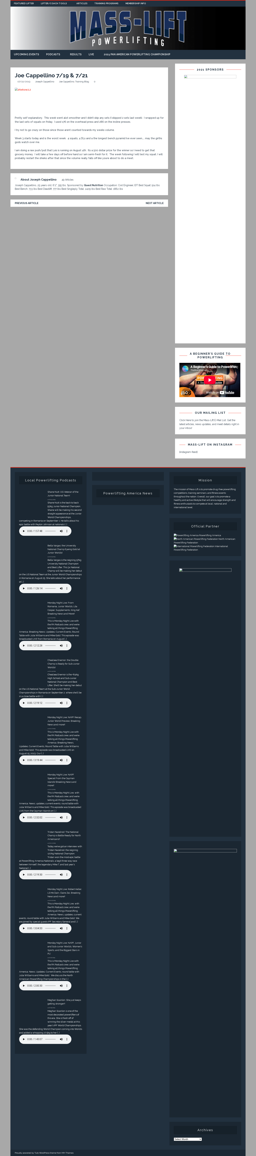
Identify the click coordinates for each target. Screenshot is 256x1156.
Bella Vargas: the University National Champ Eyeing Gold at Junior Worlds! (64, 549)
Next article (155, 203)
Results (76, 54)
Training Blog (82, 81)
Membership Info (136, 3)
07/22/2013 (23, 81)
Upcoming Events (26, 54)
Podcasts (53, 54)
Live (91, 54)
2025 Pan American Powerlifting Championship (137, 54)
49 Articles (67, 179)
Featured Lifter (24, 3)
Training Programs (106, 3)
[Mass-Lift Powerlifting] (128, 48)
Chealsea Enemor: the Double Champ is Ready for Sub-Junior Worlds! (64, 664)
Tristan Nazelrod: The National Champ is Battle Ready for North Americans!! (64, 836)
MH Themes (67, 1153)
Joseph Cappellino (44, 81)
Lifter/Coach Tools (54, 3)
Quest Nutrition (93, 185)
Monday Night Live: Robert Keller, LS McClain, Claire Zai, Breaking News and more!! (65, 893)
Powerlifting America (210, 535)
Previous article (26, 203)
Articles (81, 3)
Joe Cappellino (66, 81)
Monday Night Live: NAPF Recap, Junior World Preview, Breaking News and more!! (65, 721)
